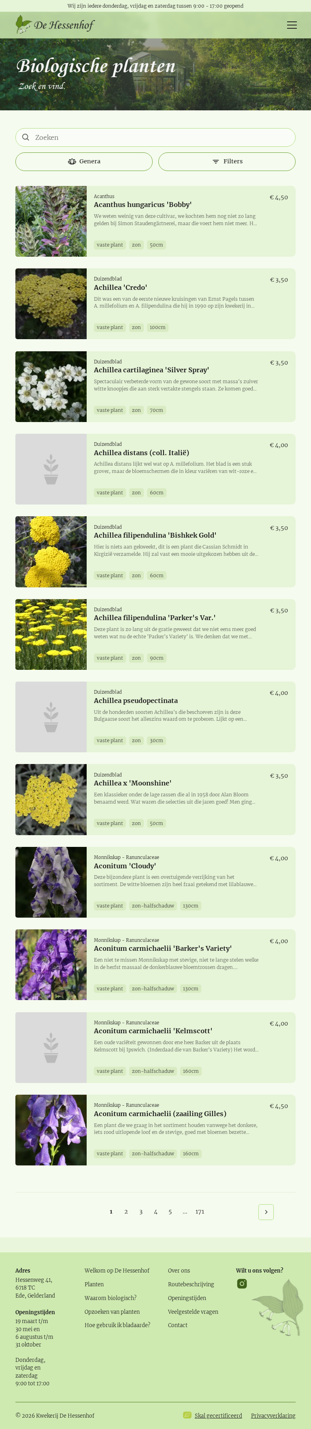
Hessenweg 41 (33, 1280)
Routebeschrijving (191, 1284)
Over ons (179, 1270)
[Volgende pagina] (266, 1212)
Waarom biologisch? (110, 1298)
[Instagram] (242, 1307)
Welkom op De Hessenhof (117, 1270)
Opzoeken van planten (112, 1312)
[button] (290, 25)
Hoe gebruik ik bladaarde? (117, 1325)
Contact (177, 1325)
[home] (56, 25)
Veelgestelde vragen (193, 1312)
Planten (94, 1284)
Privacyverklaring (273, 1415)
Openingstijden (187, 1298)
